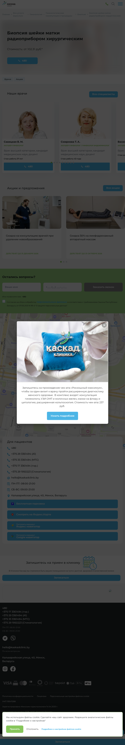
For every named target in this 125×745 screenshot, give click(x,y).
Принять (15, 729)
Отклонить (32, 729)
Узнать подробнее (62, 416)
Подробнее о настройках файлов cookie (61, 729)
